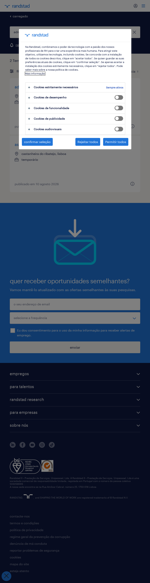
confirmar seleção (37, 142)
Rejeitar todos (88, 142)
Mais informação (35, 73)
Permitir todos (115, 142)
